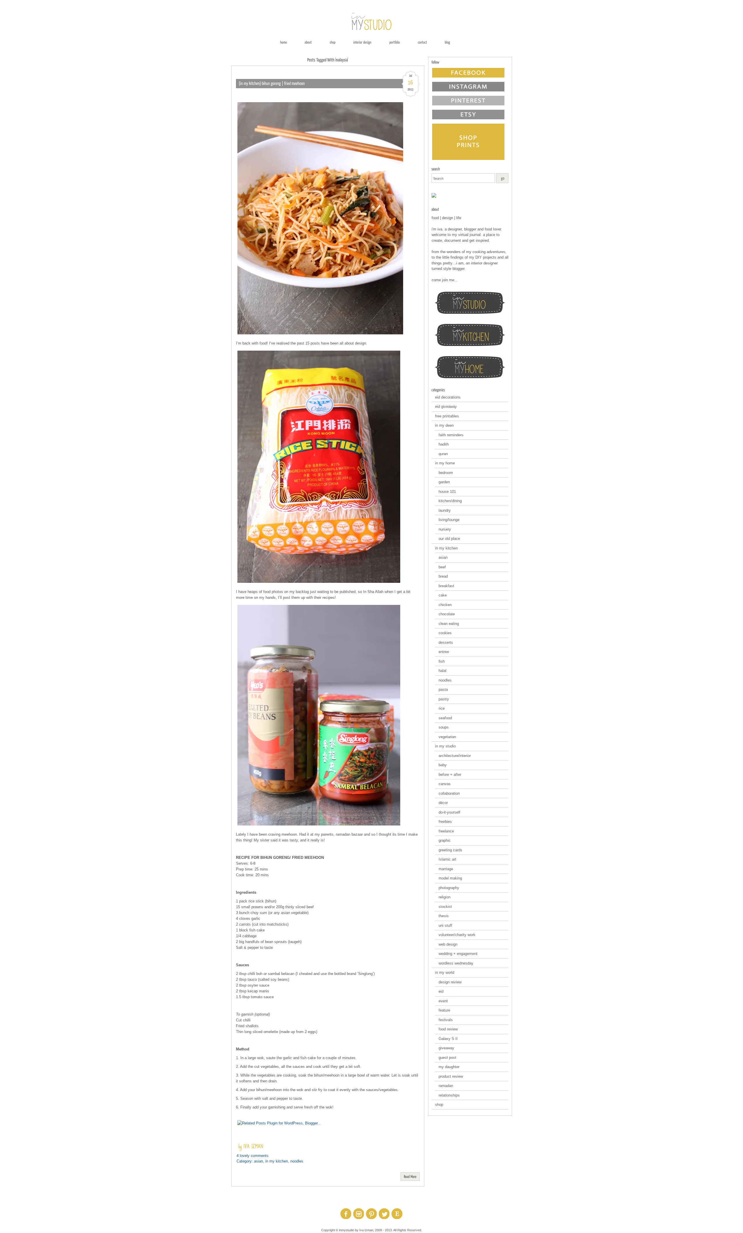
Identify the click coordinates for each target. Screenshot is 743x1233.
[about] (308, 42)
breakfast (446, 586)
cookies (445, 633)
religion (444, 897)
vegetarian (447, 737)
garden (444, 482)
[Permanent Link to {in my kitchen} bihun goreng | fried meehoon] (272, 83)
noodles (296, 1161)
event (443, 1001)
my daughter (449, 1067)
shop (439, 1104)
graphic (445, 840)
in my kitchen (276, 1161)
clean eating (449, 623)
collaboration (449, 793)
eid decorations (448, 397)
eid (441, 991)
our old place (449, 538)
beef (442, 567)
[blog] (447, 42)
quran (443, 454)
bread (443, 576)
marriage (446, 869)
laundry (445, 510)
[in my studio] (470, 303)
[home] (283, 42)
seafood (445, 718)
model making (450, 878)
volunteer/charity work (457, 935)
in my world (444, 972)
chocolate (447, 614)
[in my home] (470, 367)
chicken (445, 605)
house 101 (447, 491)
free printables (447, 416)
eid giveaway (446, 406)
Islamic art (447, 859)
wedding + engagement (458, 953)
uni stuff (445, 925)
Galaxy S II (448, 1038)
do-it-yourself (449, 812)
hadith (444, 444)
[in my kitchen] (470, 335)
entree (444, 652)
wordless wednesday (456, 963)
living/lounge (449, 520)
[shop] (332, 42)
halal (442, 670)
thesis (444, 916)
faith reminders (451, 435)
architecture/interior (455, 756)
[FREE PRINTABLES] (470, 195)
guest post (447, 1057)
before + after (450, 774)
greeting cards (450, 850)
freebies (445, 821)
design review (450, 982)
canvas (445, 784)
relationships (449, 1095)
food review (448, 1029)
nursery (445, 529)
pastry (444, 699)
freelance (446, 831)
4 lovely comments (252, 1155)
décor (443, 803)
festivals (446, 1020)
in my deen (444, 425)
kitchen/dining (450, 501)
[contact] (422, 42)
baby (443, 765)
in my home (445, 463)
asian (258, 1161)
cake (443, 595)
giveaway (446, 1048)
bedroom (446, 473)
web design (448, 944)
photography (449, 888)
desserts (446, 642)
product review (451, 1076)
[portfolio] (394, 42)
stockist (445, 906)
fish (442, 661)
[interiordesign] (362, 42)
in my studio (445, 746)
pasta (443, 689)
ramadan (446, 1086)
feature (444, 1010)
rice (442, 708)
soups (444, 727)
